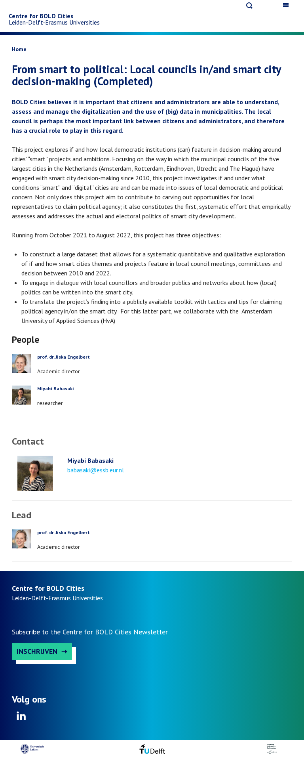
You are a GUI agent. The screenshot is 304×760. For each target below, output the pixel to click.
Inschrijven (37, 651)
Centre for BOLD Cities (41, 16)
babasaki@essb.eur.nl (95, 470)
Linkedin (21, 718)
